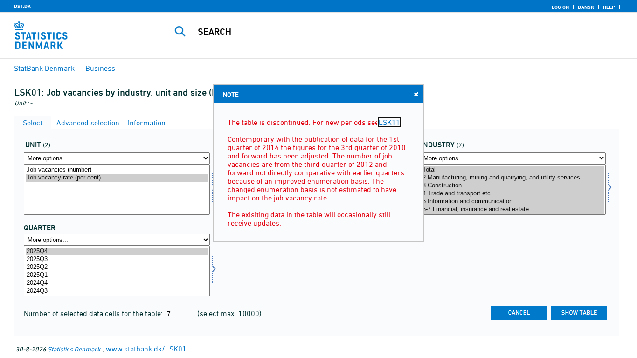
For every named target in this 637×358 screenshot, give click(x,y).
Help (609, 7)
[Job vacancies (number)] (117, 170)
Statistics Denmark (74, 349)
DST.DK (22, 6)
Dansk (586, 7)
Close (416, 94)
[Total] (513, 170)
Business (100, 68)
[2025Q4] (117, 251)
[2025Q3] (117, 259)
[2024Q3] (117, 291)
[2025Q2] (117, 267)
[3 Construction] (513, 186)
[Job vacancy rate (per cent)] (117, 178)
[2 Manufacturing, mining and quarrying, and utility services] (513, 178)
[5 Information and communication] (513, 202)
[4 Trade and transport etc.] (513, 194)
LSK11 (389, 122)
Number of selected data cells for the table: (94, 313)
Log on (560, 7)
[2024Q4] (117, 283)
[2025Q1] (117, 275)
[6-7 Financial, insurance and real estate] (513, 209)
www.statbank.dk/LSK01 (146, 348)
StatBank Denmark (44, 68)
